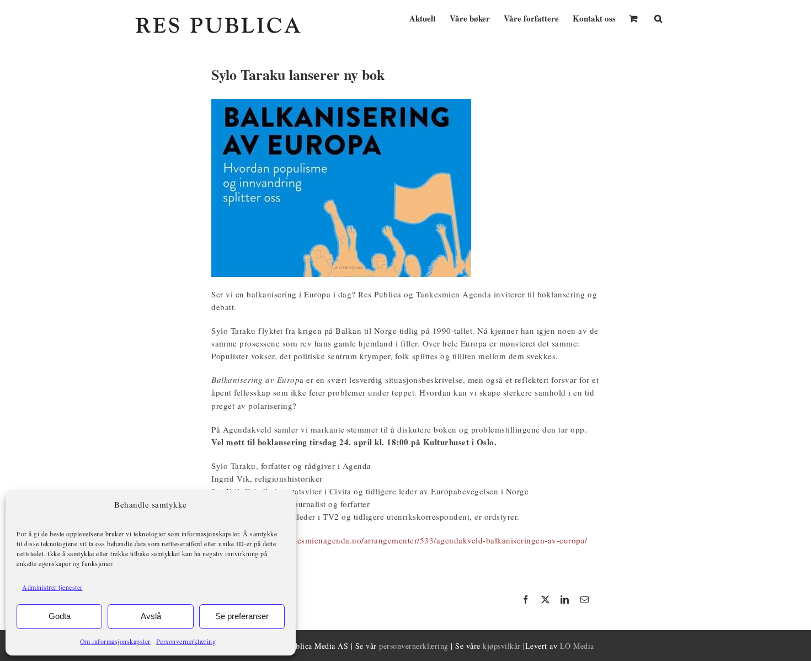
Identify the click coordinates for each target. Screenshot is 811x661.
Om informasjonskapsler (115, 641)
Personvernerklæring (186, 641)
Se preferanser (242, 616)
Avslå (151, 616)
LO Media (577, 646)
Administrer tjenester (52, 587)
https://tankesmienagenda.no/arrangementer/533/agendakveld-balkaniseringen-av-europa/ (422, 540)
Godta (60, 616)
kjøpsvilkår (502, 646)
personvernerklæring (414, 646)
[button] (658, 17)
